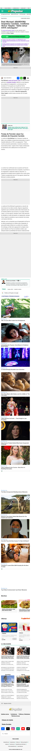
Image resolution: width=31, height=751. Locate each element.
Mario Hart (23, 8)
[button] (2, 11)
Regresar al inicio (7, 703)
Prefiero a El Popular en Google (11, 293)
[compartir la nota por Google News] (28, 78)
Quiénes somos (5, 714)
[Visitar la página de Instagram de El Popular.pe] (13, 728)
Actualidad (22, 14)
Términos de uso (15, 716)
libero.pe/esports (24, 742)
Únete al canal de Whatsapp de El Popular (16, 36)
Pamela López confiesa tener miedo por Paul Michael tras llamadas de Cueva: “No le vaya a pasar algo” (18, 128)
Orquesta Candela (11, 82)
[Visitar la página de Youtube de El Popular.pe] (23, 728)
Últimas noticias (5, 14)
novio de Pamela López (8, 30)
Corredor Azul (16, 8)
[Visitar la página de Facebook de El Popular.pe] (3, 728)
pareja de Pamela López (14, 80)
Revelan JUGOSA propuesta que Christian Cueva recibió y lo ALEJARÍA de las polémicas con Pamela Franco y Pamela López (15, 45)
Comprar (14, 638)
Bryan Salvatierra (7, 78)
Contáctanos (14, 714)
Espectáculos (14, 14)
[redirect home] (15, 709)
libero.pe (18, 742)
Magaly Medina (8, 8)
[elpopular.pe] (15, 12)
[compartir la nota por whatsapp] (21, 78)
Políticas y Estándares (24, 714)
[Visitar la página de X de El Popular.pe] (8, 728)
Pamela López (10, 289)
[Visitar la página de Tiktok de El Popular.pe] (28, 728)
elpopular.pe (12, 742)
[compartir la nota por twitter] (24, 78)
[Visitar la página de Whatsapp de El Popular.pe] (18, 728)
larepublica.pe (6, 742)
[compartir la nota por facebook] (18, 78)
